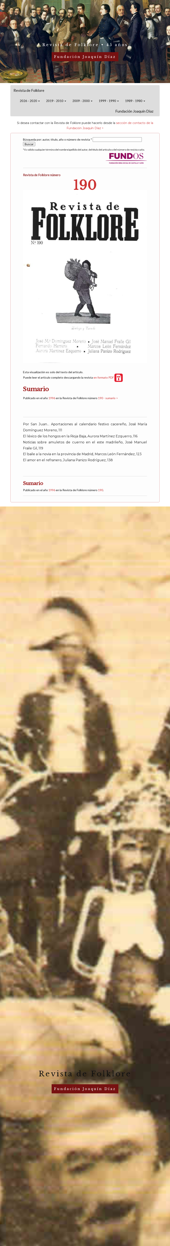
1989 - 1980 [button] (134, 101)
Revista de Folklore (28, 90)
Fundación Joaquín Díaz (134, 111)
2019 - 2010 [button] (55, 101)
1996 (52, 398)
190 (100, 490)
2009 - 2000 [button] (81, 101)
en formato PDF (104, 377)
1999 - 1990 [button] (108, 101)
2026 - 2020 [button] (29, 101)
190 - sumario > (108, 398)
